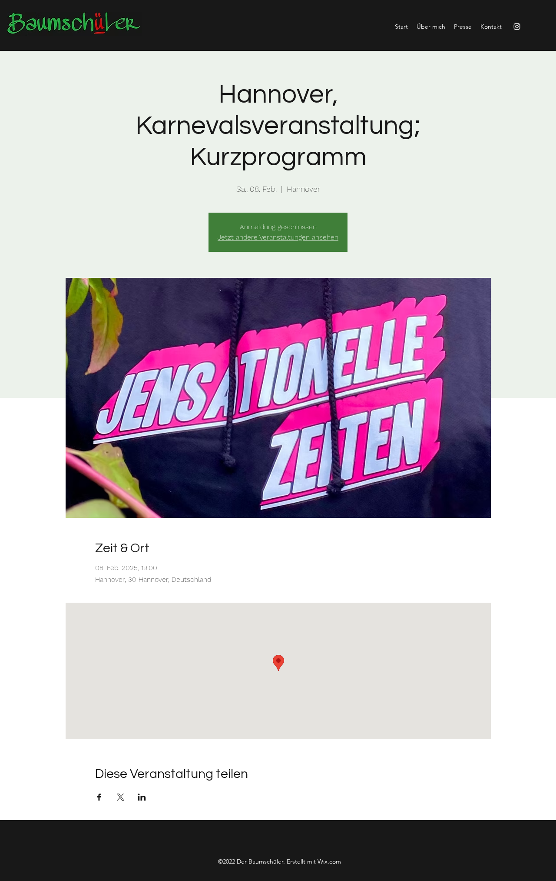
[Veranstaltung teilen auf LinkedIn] (142, 797)
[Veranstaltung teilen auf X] (120, 797)
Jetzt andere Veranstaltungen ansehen (278, 237)
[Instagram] (517, 26)
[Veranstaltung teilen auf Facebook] (99, 797)
